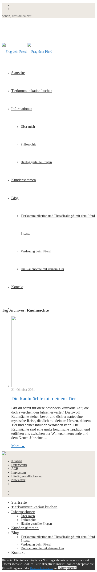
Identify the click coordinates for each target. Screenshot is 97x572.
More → (18, 446)
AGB (14, 469)
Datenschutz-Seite (41, 568)
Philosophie (28, 144)
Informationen (21, 109)
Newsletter (18, 480)
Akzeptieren (67, 568)
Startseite (18, 73)
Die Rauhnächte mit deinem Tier (42, 269)
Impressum (18, 472)
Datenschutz (19, 465)
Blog (15, 198)
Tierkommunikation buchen (31, 91)
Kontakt (17, 287)
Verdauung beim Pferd (36, 251)
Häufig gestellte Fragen (36, 162)
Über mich (28, 126)
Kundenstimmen (23, 180)
